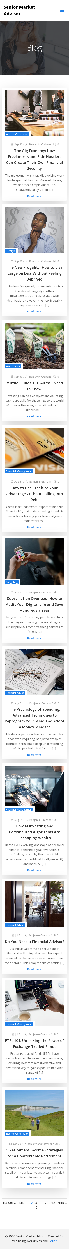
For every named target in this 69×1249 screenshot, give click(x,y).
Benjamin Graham (40, 144)
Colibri (52, 1241)
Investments (13, 366)
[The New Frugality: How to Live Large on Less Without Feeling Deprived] (34, 230)
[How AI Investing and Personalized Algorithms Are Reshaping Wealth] (34, 789)
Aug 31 (18, 481)
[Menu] (62, 10)
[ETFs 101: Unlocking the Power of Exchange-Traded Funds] (34, 1003)
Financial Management (19, 471)
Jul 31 (18, 935)
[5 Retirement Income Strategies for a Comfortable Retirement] (34, 1113)
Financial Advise (15, 693)
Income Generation (17, 134)
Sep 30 (18, 144)
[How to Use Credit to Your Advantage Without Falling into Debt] (34, 450)
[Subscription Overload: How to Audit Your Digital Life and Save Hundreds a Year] (34, 561)
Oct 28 (17, 1144)
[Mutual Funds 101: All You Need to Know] (34, 345)
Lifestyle (10, 251)
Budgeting (12, 582)
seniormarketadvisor (40, 1144)
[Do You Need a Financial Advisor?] (34, 904)
